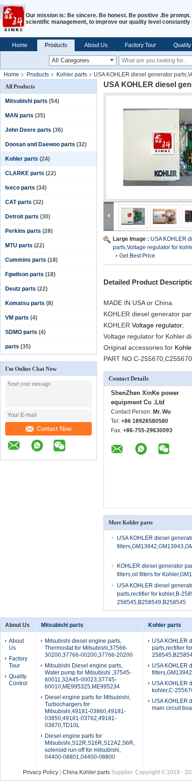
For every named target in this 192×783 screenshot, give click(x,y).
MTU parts (19, 245)
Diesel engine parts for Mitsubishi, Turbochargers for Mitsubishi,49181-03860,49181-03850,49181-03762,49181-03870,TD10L (87, 711)
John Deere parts (28, 130)
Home (19, 45)
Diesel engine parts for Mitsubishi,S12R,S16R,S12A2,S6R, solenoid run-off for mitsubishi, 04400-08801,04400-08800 (90, 746)
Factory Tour (140, 45)
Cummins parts (25, 260)
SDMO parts (21, 332)
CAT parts (18, 202)
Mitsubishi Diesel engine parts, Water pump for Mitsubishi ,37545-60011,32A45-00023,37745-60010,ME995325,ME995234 (88, 676)
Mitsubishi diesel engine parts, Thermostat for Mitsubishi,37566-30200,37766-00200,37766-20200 (89, 648)
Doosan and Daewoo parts (40, 144)
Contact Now (54, 428)
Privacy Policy (40, 772)
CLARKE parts (24, 173)
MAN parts (19, 115)
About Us (96, 45)
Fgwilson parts (24, 274)
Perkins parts (23, 231)
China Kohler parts (86, 772)
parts (12, 346)
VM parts (17, 317)
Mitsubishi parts (26, 101)
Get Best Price (137, 255)
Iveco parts (20, 187)
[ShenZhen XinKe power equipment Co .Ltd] (13, 18)
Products (56, 45)
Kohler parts (71, 74)
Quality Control (18, 680)
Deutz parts (20, 289)
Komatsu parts (25, 303)
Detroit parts (22, 216)
